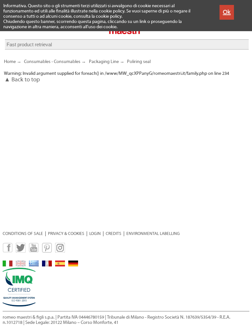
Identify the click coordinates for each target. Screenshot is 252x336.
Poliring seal (139, 61)
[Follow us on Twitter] (21, 251)
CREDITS (113, 233)
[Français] (47, 264)
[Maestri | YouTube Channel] (34, 251)
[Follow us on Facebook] (7, 251)
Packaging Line (103, 61)
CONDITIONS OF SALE (23, 233)
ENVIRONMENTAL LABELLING (153, 233)
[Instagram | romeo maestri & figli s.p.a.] (60, 251)
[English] (21, 264)
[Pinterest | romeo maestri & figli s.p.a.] (47, 251)
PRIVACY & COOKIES (66, 233)
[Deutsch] (73, 264)
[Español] (60, 264)
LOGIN (95, 233)
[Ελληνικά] (34, 264)
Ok (227, 12)
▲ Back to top (22, 79)
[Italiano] (7, 264)
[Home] (126, 33)
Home (10, 61)
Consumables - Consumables (52, 61)
